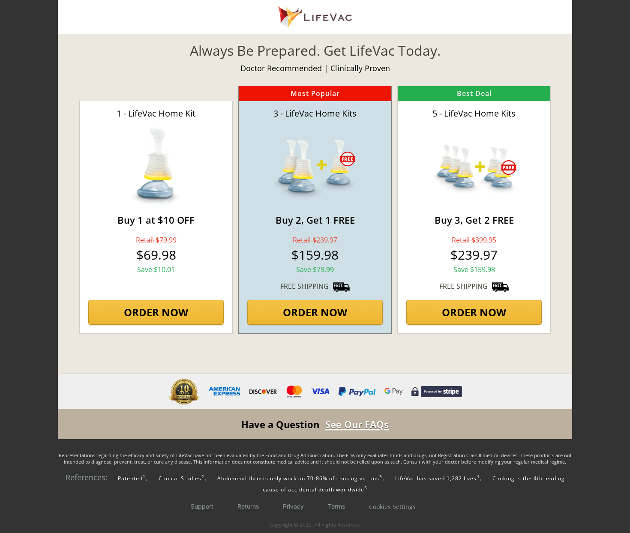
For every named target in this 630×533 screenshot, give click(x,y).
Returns (248, 506)
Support (202, 506)
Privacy (293, 506)
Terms (336, 506)
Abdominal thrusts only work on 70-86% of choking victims (299, 478)
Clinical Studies (181, 478)
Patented (131, 478)
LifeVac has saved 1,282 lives (437, 478)
